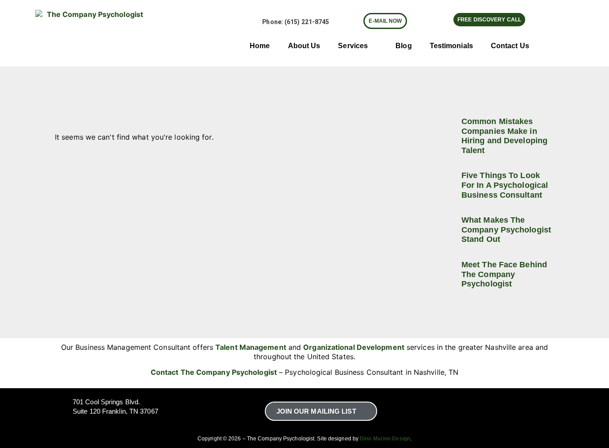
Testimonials (451, 46)
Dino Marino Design (385, 439)
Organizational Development (353, 347)
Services (353, 46)
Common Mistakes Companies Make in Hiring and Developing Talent (504, 136)
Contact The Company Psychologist (214, 372)
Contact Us (510, 46)
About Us (304, 46)
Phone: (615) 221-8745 (295, 21)
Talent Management (250, 347)
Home (260, 46)
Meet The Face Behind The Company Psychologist (504, 274)
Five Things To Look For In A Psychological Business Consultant (504, 185)
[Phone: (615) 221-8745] (254, 22)
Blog (403, 46)
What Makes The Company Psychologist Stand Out (506, 230)
